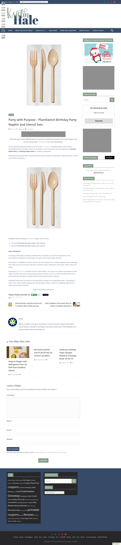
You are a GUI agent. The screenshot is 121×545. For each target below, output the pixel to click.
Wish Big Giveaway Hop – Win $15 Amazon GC (97, 193)
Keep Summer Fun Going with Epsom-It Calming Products (58, 304)
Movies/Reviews (20, 505)
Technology (24, 518)
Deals (34, 487)
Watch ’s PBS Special (43, 289)
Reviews (11, 115)
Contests (21, 483)
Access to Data (98, 30)
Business (10, 483)
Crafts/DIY (62, 537)
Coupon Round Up (31, 483)
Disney (10, 491)
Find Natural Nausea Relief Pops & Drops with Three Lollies (28, 304)
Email (9, 430)
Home (10, 30)
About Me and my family (24, 30)
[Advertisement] (43, 134)
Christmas (15, 483)
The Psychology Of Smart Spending (94, 196)
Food (18, 491)
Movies (11, 505)
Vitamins (19, 521)
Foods (23, 491)
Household (12, 502)
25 (72, 363)
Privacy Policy (84, 30)
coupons (13, 487)
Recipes (21, 515)
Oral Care (33, 506)
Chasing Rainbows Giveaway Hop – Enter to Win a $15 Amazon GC (35, 3)
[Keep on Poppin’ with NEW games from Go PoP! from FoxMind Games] (18, 348)
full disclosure (42, 142)
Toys (30, 518)
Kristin (22, 129)
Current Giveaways (25, 487)
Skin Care (36, 515)
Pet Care (22, 510)
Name (9, 421)
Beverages (26, 480)
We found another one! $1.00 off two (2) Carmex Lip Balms (43, 352)
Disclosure (53, 30)
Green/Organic (29, 537)
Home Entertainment (33, 499)
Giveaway (14, 495)
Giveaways (23, 496)
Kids (34, 502)
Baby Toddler (15, 480)
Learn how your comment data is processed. (50, 452)
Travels (14, 521)
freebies (30, 491)
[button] (45, 30)
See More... (109, 157)
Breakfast (32, 480)
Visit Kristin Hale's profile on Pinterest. (99, 170)
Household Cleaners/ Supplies (24, 502)
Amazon (10, 480)
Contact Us (40, 30)
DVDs (14, 491)
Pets (26, 510)
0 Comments (29, 129)
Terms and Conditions (68, 30)
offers (29, 506)
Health (29, 496)
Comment (11, 395)
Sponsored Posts (16, 518)
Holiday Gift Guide (18, 499)
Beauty (21, 480)
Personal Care (14, 510)
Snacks (9, 518)
